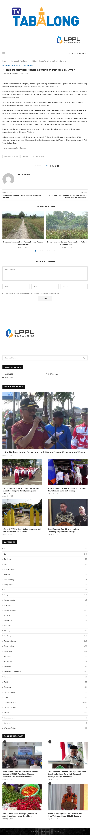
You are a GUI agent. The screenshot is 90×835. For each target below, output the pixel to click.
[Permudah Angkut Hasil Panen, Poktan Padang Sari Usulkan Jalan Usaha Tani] (23, 225)
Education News (46, 569)
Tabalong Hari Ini (46, 702)
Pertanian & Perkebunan (19, 61)
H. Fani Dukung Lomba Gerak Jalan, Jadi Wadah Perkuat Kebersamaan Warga (43, 452)
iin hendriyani (13, 73)
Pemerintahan (46, 646)
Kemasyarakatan (46, 600)
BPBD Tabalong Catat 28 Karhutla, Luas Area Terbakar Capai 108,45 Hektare (65, 814)
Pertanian (46, 667)
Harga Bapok (46, 585)
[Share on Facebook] (50, 166)
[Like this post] (48, 166)
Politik (46, 682)
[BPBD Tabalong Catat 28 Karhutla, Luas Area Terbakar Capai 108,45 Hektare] (68, 797)
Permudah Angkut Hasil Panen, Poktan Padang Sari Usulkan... (23, 243)
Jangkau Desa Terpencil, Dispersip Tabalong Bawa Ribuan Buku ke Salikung (67, 489)
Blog (46, 554)
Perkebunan (46, 661)
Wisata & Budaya (46, 728)
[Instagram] (75, 53)
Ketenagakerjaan (46, 610)
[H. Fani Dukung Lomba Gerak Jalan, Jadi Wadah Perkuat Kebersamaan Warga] (45, 420)
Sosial (46, 697)
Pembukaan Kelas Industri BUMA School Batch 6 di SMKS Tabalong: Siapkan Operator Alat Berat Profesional (20, 774)
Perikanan (46, 656)
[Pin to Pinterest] (55, 166)
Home (4, 61)
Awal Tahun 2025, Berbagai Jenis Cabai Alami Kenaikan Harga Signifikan (19, 814)
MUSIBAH (46, 626)
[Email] (83, 53)
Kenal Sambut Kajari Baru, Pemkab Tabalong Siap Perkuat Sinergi (63, 530)
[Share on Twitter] (53, 166)
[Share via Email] (58, 166)
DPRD (46, 564)
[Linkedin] (80, 53)
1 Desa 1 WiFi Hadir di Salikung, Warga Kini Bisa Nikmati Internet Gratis (21, 530)
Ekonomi (46, 574)
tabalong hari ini (38, 156)
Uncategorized (46, 718)
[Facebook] (69, 53)
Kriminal (46, 615)
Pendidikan (46, 651)
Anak (46, 549)
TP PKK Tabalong (46, 708)
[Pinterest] (77, 53)
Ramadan (46, 687)
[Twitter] (72, 53)
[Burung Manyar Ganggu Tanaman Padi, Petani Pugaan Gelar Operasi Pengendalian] (67, 225)
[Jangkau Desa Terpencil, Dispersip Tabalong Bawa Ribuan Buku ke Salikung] (68, 472)
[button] (6, 231)
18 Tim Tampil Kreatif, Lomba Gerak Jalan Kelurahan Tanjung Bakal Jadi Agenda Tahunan (21, 490)
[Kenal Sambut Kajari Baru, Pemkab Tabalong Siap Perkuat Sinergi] (68, 512)
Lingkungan (46, 620)
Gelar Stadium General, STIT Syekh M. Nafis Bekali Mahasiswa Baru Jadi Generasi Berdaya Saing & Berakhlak (67, 774)
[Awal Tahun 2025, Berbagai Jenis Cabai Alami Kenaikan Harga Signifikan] (22, 797)
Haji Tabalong (46, 580)
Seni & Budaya (46, 692)
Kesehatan (46, 605)
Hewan (46, 590)
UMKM (46, 713)
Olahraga (46, 631)
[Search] (86, 53)
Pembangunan (46, 636)
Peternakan (46, 677)
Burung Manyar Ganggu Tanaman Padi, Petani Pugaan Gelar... (66, 243)
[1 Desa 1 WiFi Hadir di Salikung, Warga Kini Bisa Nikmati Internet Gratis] (22, 512)
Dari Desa (46, 559)
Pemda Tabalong (46, 641)
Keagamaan (46, 595)
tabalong (25, 156)
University (46, 723)
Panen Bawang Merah (11, 156)
